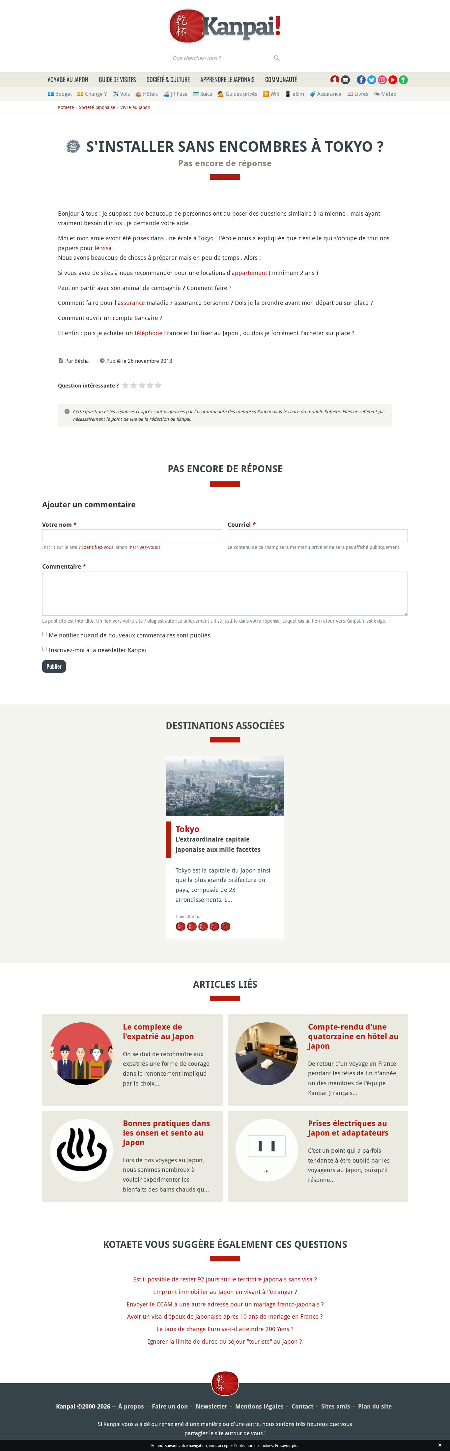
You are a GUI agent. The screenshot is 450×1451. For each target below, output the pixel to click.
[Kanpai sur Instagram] (382, 79)
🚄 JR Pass (175, 93)
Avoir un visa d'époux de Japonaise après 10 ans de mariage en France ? (225, 1316)
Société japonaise (97, 107)
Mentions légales (259, 1406)
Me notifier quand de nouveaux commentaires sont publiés (129, 635)
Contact (302, 1406)
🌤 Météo (385, 93)
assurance (131, 303)
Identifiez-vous (97, 547)
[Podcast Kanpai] (403, 79)
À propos (131, 1406)
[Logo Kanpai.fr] (225, 26)
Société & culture (168, 79)
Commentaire (64, 566)
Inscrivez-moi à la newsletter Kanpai (98, 650)
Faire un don (170, 1406)
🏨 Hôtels (146, 93)
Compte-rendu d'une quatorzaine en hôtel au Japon (353, 1036)
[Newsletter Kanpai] (345, 79)
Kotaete (66, 107)
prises (141, 238)
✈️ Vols (121, 93)
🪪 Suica (202, 93)
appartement (249, 273)
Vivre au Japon (135, 107)
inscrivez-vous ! (144, 547)
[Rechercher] (277, 58)
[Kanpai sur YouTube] (392, 79)
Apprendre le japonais (227, 79)
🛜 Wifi (271, 93)
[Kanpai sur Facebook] (361, 79)
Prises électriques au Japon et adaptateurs (348, 1128)
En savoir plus (287, 1445)
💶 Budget (59, 93)
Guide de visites (117, 79)
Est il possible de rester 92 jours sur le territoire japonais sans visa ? (225, 1279)
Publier (54, 666)
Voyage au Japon (67, 79)
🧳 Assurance (325, 93)
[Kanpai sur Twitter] (371, 79)
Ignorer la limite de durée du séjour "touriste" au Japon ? (225, 1341)
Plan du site (375, 1406)
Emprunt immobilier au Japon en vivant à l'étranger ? (225, 1292)
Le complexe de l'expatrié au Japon (158, 1031)
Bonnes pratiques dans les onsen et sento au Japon (166, 1133)
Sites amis (335, 1406)
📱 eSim (294, 93)
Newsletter (211, 1406)
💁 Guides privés (237, 93)
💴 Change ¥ (92, 93)
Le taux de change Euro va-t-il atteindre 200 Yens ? (225, 1329)
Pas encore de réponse (225, 163)
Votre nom (59, 524)
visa (106, 248)
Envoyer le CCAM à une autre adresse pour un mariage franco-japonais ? (225, 1304)
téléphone (148, 333)
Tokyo (205, 238)
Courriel (242, 524)
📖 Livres (357, 93)
